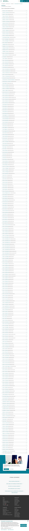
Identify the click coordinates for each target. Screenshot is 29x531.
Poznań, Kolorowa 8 (8, 143)
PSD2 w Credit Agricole (17, 516)
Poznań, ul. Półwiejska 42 (8, 343)
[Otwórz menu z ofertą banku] (1, 1)
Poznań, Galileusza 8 (8, 125)
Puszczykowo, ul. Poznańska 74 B (9, 410)
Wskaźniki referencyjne (17, 513)
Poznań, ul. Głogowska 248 (8, 265)
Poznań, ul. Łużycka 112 (8, 311)
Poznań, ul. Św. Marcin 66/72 (8, 362)
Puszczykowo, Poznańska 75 (9, 408)
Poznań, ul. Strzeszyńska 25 (8, 357)
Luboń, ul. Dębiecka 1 (7, 58)
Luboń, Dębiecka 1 (8, 56)
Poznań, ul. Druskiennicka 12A (8, 254)
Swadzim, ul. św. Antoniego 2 (8, 433)
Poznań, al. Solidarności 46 (9, 97)
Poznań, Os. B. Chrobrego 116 (8, 166)
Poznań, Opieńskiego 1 (8, 164)
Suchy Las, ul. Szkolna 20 (8, 426)
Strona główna (3, 3)
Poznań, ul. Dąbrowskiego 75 (9, 251)
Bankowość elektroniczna (6, 510)
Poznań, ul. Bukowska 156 (8, 228)
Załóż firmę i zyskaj (5, 513)
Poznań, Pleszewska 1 (8, 187)
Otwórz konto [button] (22, 1)
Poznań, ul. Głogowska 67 (9, 274)
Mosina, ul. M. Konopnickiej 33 (9, 76)
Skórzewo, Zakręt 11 (8, 419)
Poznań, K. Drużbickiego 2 (8, 141)
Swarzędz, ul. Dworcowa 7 (8, 442)
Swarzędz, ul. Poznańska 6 (8, 449)
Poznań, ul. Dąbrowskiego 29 (8, 244)
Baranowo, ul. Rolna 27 (8, 10)
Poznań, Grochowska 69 (8, 134)
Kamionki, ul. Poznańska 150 (8, 26)
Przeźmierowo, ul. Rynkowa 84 (8, 403)
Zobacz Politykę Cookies (11, 529)
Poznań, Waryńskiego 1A (8, 394)
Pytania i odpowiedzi (16, 514)
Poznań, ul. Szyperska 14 (8, 378)
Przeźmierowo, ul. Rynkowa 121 (9, 401)
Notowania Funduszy (16, 512)
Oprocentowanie (16, 510)
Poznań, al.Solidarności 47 (8, 102)
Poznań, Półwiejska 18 (8, 194)
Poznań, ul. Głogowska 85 (8, 281)
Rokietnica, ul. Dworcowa (8, 412)
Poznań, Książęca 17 (8, 148)
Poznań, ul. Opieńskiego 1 (8, 325)
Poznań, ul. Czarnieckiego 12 (8, 235)
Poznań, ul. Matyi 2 (7, 316)
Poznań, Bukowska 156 (8, 104)
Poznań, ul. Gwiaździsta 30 (8, 302)
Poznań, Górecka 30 (8, 132)
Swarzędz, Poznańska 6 (8, 438)
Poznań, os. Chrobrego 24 (8, 171)
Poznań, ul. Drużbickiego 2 (8, 256)
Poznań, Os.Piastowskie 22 (8, 173)
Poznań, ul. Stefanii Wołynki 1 (8, 355)
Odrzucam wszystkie (23, 526)
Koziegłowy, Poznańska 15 (8, 49)
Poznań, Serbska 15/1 (8, 205)
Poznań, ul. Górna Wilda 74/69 (8, 293)
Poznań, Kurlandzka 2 (8, 150)
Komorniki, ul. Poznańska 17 (8, 33)
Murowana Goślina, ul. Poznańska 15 (9, 81)
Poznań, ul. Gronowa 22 (8, 295)
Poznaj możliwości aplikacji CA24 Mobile (7, 514)
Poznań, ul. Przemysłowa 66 (8, 346)
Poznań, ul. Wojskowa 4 (8, 387)
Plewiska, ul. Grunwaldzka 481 (8, 88)
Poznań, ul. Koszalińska (8, 309)
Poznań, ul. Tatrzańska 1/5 (8, 380)
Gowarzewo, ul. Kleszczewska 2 (9, 21)
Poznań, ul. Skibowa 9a (8, 350)
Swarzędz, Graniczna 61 (8, 435)
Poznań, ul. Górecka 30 (8, 286)
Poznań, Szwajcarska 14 (8, 217)
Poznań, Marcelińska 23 (8, 152)
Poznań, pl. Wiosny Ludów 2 (8, 191)
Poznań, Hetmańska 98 (8, 136)
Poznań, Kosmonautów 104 (9, 145)
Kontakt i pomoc (8, 3)
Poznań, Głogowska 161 (8, 127)
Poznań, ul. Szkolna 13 (9, 369)
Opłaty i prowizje (16, 509)
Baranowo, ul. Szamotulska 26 (8, 12)
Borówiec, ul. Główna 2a (8, 14)
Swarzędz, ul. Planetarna (8, 445)
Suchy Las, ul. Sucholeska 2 (8, 424)
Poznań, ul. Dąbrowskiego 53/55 (9, 247)
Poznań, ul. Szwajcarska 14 (8, 373)
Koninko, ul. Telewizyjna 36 (8, 35)
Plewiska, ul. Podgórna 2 (8, 90)
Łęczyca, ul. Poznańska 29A (8, 53)
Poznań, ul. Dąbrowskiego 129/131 (9, 240)
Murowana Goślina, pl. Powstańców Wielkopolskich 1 (11, 79)
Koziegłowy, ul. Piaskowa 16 (8, 51)
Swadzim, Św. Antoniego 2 (8, 431)
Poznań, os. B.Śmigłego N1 (8, 168)
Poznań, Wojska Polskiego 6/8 (9, 396)
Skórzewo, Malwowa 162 (8, 417)
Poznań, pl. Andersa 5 (7, 180)
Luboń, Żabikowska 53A (8, 67)
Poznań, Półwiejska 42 (8, 198)
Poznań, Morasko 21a (8, 159)
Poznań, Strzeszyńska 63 (8, 210)
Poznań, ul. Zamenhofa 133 (8, 392)
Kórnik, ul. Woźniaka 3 (8, 42)
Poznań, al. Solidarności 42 (8, 95)
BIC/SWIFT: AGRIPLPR (16, 515)
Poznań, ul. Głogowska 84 (8, 279)
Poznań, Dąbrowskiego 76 (8, 120)
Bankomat (12, 3)
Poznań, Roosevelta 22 (8, 201)
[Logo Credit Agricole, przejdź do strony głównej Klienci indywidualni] (6, 1)
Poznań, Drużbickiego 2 (8, 122)
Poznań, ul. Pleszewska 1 (8, 332)
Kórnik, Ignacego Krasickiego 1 (9, 37)
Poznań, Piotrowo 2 (8, 178)
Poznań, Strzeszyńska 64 (8, 212)
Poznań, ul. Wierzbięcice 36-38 (9, 385)
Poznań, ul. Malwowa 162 (8, 313)
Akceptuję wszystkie (23, 524)
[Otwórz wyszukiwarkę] (19, 1)
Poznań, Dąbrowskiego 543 (9, 118)
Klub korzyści (4, 511)
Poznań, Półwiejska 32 (8, 196)
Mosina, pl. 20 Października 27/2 (10, 72)
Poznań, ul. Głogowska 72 (8, 277)
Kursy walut (15, 511)
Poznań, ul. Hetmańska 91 (8, 304)
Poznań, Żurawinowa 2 (8, 399)
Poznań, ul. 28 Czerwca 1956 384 (9, 224)
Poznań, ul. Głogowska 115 (8, 263)
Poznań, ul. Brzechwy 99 (8, 226)
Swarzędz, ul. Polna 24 (8, 447)
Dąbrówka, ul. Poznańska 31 (8, 19)
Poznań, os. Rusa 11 (7, 175)
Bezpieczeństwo (5, 509)
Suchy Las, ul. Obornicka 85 (8, 422)
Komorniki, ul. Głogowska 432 (8, 30)
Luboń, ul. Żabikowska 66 (8, 65)
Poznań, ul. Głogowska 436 (8, 270)
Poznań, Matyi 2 (7, 155)
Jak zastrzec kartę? (5, 508)
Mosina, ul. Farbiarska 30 (8, 74)
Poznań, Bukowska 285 (8, 113)
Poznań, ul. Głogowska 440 (8, 272)
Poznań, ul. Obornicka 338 (8, 323)
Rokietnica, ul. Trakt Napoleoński (9, 415)
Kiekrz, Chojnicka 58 (8, 28)
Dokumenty (15, 508)
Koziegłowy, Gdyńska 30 (8, 44)
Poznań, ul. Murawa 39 (8, 320)
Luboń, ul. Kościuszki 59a (8, 60)
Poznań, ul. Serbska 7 (7, 348)
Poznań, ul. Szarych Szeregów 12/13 (9, 366)
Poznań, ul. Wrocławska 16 (8, 389)
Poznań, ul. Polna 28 (7, 341)
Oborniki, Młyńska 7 (8, 83)
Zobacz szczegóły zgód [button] (4, 529)
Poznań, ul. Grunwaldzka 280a (8, 300)
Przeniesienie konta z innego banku (7, 512)
